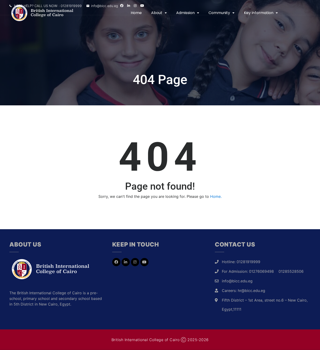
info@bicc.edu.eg (104, 6)
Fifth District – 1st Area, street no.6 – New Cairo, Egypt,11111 (265, 305)
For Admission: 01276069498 (248, 271)
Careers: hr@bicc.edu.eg (243, 290)
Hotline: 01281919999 (241, 261)
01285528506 (291, 271)
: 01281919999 (70, 6)
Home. (216, 196)
